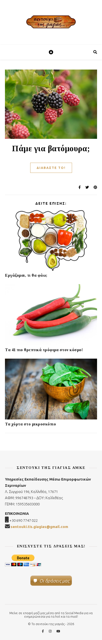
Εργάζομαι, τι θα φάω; (26, 275)
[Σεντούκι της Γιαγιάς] (51, 22)
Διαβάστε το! (51, 167)
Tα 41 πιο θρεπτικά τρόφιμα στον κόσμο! (44, 350)
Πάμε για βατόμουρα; (51, 148)
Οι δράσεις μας (54, 580)
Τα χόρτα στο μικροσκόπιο (30, 424)
